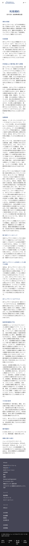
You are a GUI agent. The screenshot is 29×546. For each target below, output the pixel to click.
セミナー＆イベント (8, 500)
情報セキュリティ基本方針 (10, 483)
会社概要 (5, 515)
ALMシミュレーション (9, 470)
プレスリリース (7, 497)
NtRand (5, 508)
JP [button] (23, 2)
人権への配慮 (25, 541)
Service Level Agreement (9, 479)
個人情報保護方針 (17, 542)
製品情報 (5, 495)
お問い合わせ (3, 541)
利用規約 (10, 541)
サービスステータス (8, 481)
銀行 (4, 474)
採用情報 (5, 528)
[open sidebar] (3, 2)
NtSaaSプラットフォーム (9, 465)
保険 (4, 477)
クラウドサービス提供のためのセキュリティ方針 (14, 486)
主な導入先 (6, 520)
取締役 (5, 518)
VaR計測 (5, 472)
